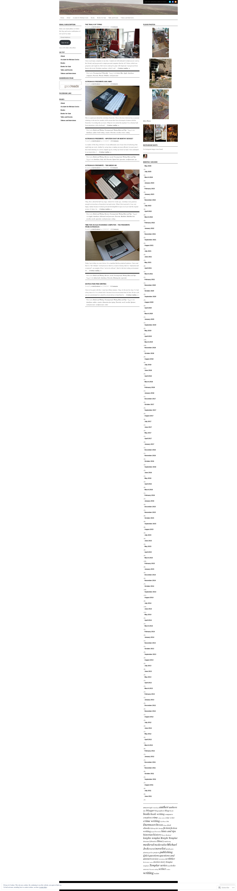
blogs (167, 810)
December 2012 (150, 705)
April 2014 (148, 620)
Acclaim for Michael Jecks (80, 18)
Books (93, 18)
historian (148, 834)
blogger (150, 810)
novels (93, 219)
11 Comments (114, 229)
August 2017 (149, 416)
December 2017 (150, 399)
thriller (173, 865)
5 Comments (114, 27)
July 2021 (148, 251)
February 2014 (150, 631)
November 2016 (150, 455)
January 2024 (149, 183)
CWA (167, 821)
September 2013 (150, 654)
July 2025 (148, 171)
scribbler (170, 858)
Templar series (158, 865)
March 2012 (149, 745)
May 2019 (148, 330)
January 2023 (149, 194)
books (146, 814)
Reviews (107, 157)
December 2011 (150, 762)
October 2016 (149, 461)
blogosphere (159, 810)
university (146, 869)
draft (101, 159)
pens (172, 849)
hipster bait (115, 159)
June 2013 (148, 671)
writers (168, 869)
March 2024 (149, 177)
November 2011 (150, 768)
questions (154, 855)
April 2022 (148, 211)
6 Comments (114, 168)
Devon (159, 824)
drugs (165, 825)
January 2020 (149, 319)
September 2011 (150, 779)
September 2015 (150, 524)
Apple (125, 73)
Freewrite (95, 75)
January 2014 (149, 637)
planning (146, 852)
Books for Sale (101, 18)
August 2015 (149, 529)
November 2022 (150, 200)
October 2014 (149, 586)
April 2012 (148, 739)
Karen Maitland (166, 835)
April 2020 (148, 308)
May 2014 (148, 614)
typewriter (122, 159)
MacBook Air (131, 216)
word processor (114, 75)
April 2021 (148, 268)
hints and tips (168, 831)
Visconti (151, 869)
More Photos (147, 121)
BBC (144, 811)
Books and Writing (98, 130)
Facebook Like (65, 93)
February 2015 (150, 563)
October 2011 (149, 773)
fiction (166, 828)
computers (89, 75)
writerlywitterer (95, 27)
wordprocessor (130, 159)
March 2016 (149, 490)
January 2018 (149, 393)
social (111, 157)
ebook (169, 825)
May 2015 (148, 546)
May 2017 (148, 433)
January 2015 (149, 569)
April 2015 (148, 552)
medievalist (160, 844)
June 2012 (148, 728)
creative (107, 132)
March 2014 (149, 626)
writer (106, 305)
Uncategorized (97, 73)
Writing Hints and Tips (120, 130)
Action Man (120, 73)
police (151, 852)
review (123, 132)
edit (105, 159)
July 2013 (148, 666)
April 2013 (148, 683)
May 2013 (148, 677)
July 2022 (148, 206)
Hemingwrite (116, 278)
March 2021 (149, 274)
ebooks (146, 828)
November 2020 (150, 285)
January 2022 (149, 228)
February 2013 (150, 694)
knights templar (151, 838)
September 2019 (150, 325)
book (171, 811)
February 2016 (150, 495)
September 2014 (150, 592)
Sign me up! (65, 42)
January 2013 (149, 700)
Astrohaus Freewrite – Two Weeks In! (101, 165)
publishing (166, 852)
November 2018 (150, 348)
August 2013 (149, 660)
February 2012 (150, 751)
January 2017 (149, 444)
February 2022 (150, 223)
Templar (169, 862)
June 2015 (148, 541)
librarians (146, 841)
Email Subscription (67, 24)
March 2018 (149, 382)
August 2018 (149, 359)
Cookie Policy (43, 887)
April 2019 (148, 336)
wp (136, 159)
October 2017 (149, 404)
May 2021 (148, 262)
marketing (167, 841)
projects (156, 852)
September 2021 (150, 240)
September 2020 (150, 296)
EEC (157, 828)
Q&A (146, 855)
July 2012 (148, 722)
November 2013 (150, 643)
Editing (152, 828)
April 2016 (148, 484)
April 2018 (148, 376)
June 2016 (148, 472)
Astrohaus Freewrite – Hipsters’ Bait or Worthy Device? (109, 139)
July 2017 (148, 421)
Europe (161, 828)
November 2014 (150, 580)
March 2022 (149, 217)
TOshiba (106, 75)
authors (173, 807)
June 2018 (148, 370)
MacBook (123, 216)
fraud (152, 831)
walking (156, 869)
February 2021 (150, 279)
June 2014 (148, 609)
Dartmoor (149, 824)
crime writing (151, 821)
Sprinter (133, 302)
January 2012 (149, 756)
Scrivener (146, 862)
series (151, 862)
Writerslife (105, 73)
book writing (101, 132)
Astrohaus (131, 73)
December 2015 (150, 507)
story (163, 861)
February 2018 (150, 387)
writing (128, 132)
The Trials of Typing (93, 24)
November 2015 (150, 512)
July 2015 (148, 535)
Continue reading (124, 68)
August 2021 (149, 245)
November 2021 (150, 234)
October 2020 (149, 291)
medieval (148, 844)
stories (156, 861)
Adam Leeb (97, 278)
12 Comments (114, 141)
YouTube (156, 873)
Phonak (101, 75)
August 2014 (149, 597)
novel (123, 302)
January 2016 (149, 501)
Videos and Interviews (127, 18)
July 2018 (148, 365)
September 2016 (150, 467)
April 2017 (148, 438)
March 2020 (149, 313)
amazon (146, 807)
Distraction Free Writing (95, 284)
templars (146, 866)
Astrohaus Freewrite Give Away (98, 81)
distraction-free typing (109, 302)
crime (154, 817)
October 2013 (149, 649)
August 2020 (149, 302)
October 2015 (149, 518)
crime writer (170, 817)
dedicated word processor (107, 216)
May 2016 (148, 478)
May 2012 (148, 734)
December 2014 (150, 575)
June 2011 (148, 796)
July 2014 (148, 603)
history (157, 834)
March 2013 (149, 688)
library (160, 841)
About (68, 18)
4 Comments (114, 84)
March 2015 (149, 558)
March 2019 (149, 342)
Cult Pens (163, 821)
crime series (161, 818)
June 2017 (148, 427)
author (95, 132)
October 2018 (149, 353)
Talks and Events (113, 18)
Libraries (153, 841)
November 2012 (150, 711)
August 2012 (149, 717)
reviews (162, 859)
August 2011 (149, 785)
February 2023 (150, 189)
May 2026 (148, 166)
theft (169, 866)
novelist (118, 132)
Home (62, 18)
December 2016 (150, 450)
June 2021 (148, 257)
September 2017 (150, 410)
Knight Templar (169, 838)
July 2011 (148, 790)
